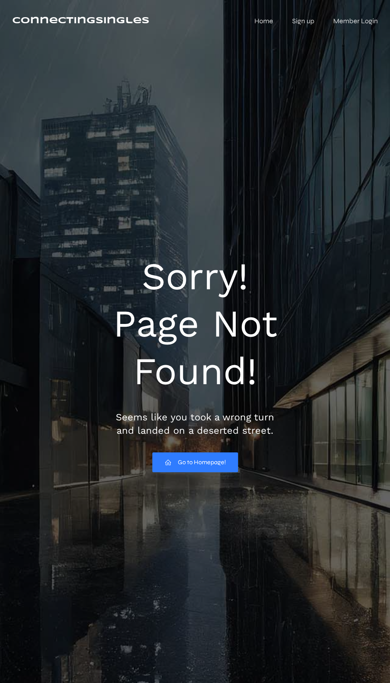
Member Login (355, 21)
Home (263, 21)
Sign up (303, 21)
